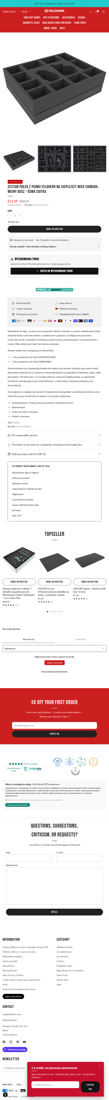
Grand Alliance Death (22, 499)
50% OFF (16, 515)
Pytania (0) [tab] (80, 639)
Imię (8, 852)
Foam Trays (80, 23)
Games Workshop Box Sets (25, 505)
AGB (5, 984)
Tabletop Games (32, 17)
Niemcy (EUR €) (9, 11)
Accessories (68, 17)
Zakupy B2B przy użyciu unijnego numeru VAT (25, 947)
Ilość (10, 210)
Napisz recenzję (54, 662)
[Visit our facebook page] (4, 1041)
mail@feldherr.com (12, 1014)
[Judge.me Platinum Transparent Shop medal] (81, 761)
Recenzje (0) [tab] (28, 639)
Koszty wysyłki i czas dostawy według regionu (33, 246)
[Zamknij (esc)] (100, 1066)
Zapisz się (90, 1086)
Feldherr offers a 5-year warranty (19, 951)
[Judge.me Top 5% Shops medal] (75, 770)
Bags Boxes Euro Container (57, 23)
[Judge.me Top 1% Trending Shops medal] (93, 761)
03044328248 (10, 1020)
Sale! (62, 28)
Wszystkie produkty (12, 956)
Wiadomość (12, 865)
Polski (24, 11)
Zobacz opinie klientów (17, 805)
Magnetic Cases (31, 23)
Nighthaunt (17, 494)
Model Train (50, 28)
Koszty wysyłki (10, 961)
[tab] (47, 611)
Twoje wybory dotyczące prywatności (21, 979)
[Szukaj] (90, 11)
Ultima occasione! (21, 478)
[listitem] (54, 3)
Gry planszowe (51, 17)
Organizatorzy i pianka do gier (27, 488)
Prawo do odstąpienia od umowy (19, 989)
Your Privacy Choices (13, 975)
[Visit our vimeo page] (17, 1041)
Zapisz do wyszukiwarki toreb (56, 271)
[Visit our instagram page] (10, 1041)
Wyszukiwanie (10, 970)
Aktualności (8, 965)
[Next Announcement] (85, 3)
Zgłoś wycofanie (13, 996)
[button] (5, 1094)
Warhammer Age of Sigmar (25, 472)
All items (16, 510)
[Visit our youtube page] (24, 1041)
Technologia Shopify (10, 1096)
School (81, 17)
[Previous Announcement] (24, 3)
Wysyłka (28, 205)
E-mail (60, 852)
